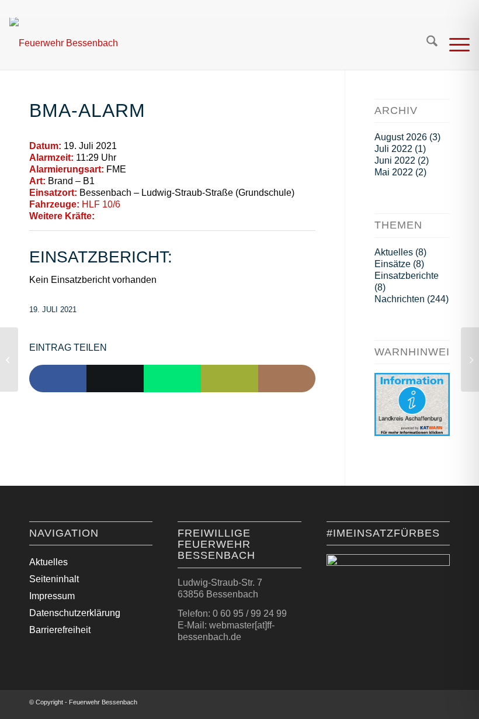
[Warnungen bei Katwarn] (412, 433)
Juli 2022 (393, 149)
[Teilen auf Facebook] (57, 379)
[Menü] (454, 43)
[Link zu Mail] (441, 704)
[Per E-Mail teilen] (229, 379)
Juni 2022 (394, 160)
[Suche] (426, 43)
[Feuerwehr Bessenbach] (63, 43)
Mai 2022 (393, 172)
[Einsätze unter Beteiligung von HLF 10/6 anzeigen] (126, 204)
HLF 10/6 (101, 204)
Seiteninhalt (54, 579)
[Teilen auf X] (115, 379)
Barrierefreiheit (60, 630)
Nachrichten (399, 299)
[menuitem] (426, 43)
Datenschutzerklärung (74, 613)
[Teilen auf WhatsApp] (172, 379)
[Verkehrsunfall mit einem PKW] (9, 359)
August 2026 (400, 137)
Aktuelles (393, 252)
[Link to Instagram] (286, 379)
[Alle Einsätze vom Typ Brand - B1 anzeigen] (100, 181)
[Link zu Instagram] (423, 704)
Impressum (52, 596)
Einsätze (392, 264)
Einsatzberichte (406, 276)
